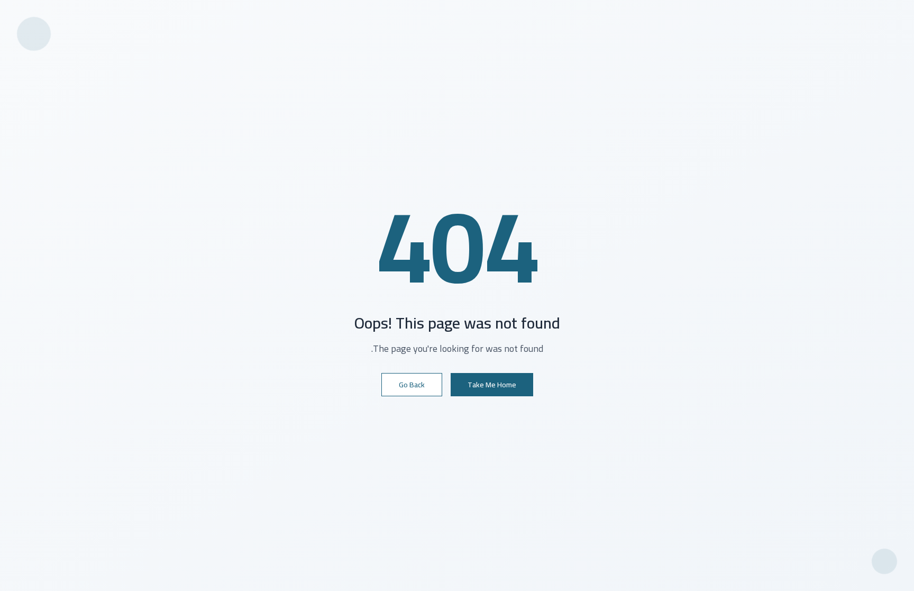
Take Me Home (492, 385)
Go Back (412, 385)
